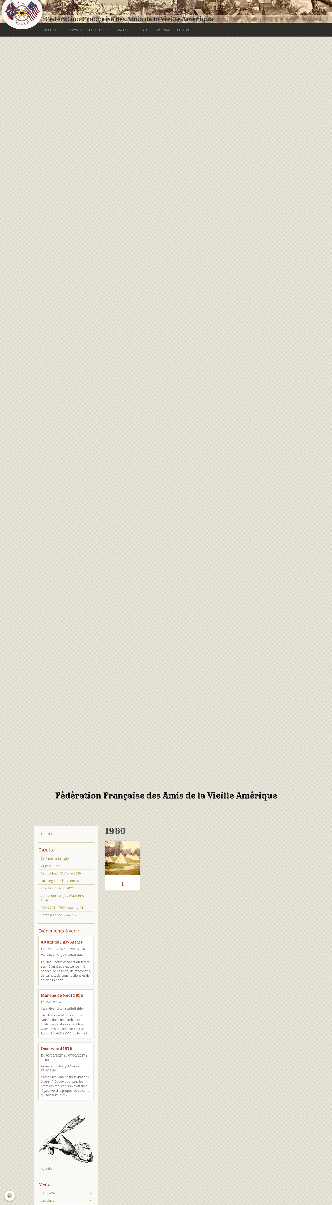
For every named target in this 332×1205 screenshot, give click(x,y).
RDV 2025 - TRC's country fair (62, 907)
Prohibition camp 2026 (57, 888)
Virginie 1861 (50, 866)
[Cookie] (10, 1196)
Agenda (46, 1168)
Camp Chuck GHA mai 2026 (61, 873)
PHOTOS (143, 30)
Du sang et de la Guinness (60, 881)
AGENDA (163, 30)
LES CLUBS (97, 30)
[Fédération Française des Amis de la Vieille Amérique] (22, 12)
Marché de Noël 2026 (62, 995)
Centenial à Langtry (55, 858)
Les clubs (47, 1200)
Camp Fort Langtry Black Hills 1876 (62, 897)
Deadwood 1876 (56, 1048)
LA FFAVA (71, 30)
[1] (122, 858)
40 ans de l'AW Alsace (62, 942)
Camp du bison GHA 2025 (59, 915)
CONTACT (184, 30)
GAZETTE (124, 30)
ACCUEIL (50, 30)
